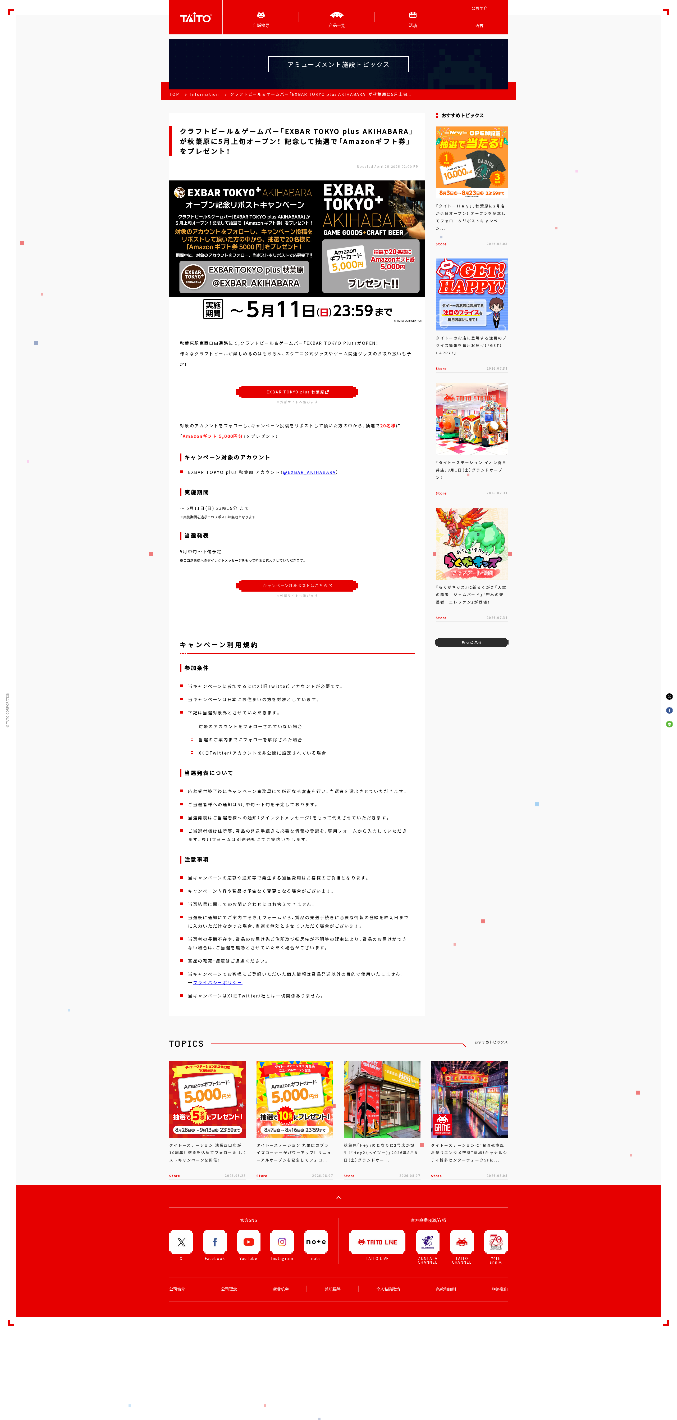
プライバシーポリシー (218, 982)
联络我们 (500, 1289)
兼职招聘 (333, 1289)
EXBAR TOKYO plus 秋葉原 (295, 391)
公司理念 (229, 1289)
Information (204, 94)
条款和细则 (446, 1289)
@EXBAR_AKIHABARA (309, 472)
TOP (174, 94)
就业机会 (281, 1289)
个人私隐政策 (388, 1289)
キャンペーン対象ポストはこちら (295, 585)
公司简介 (479, 8)
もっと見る (471, 642)
